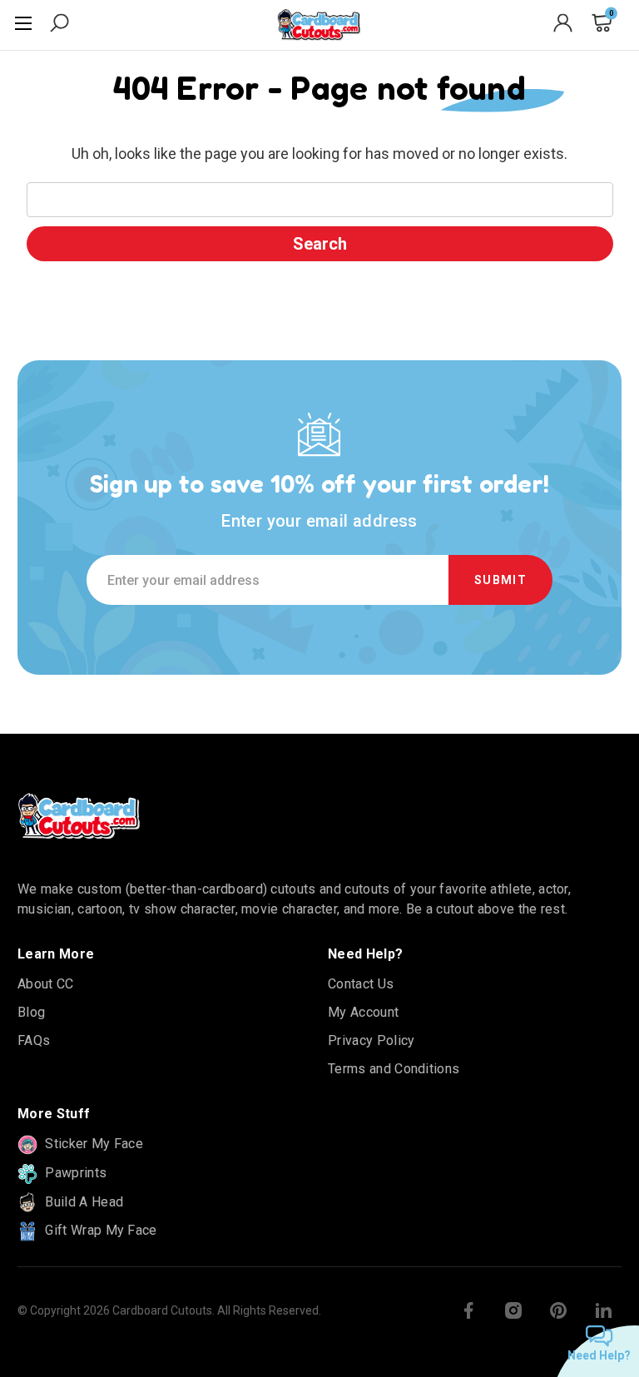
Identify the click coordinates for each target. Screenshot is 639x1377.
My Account (363, 1012)
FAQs (33, 1040)
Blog (31, 1012)
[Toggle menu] (25, 25)
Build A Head (82, 1202)
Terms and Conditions (393, 1069)
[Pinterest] (558, 1310)
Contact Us (361, 984)
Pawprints (74, 1173)
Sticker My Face (92, 1144)
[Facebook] (468, 1310)
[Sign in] (562, 26)
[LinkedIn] (603, 1310)
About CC (45, 984)
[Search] (59, 26)
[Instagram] (513, 1310)
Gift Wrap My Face (99, 1230)
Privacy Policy (371, 1040)
